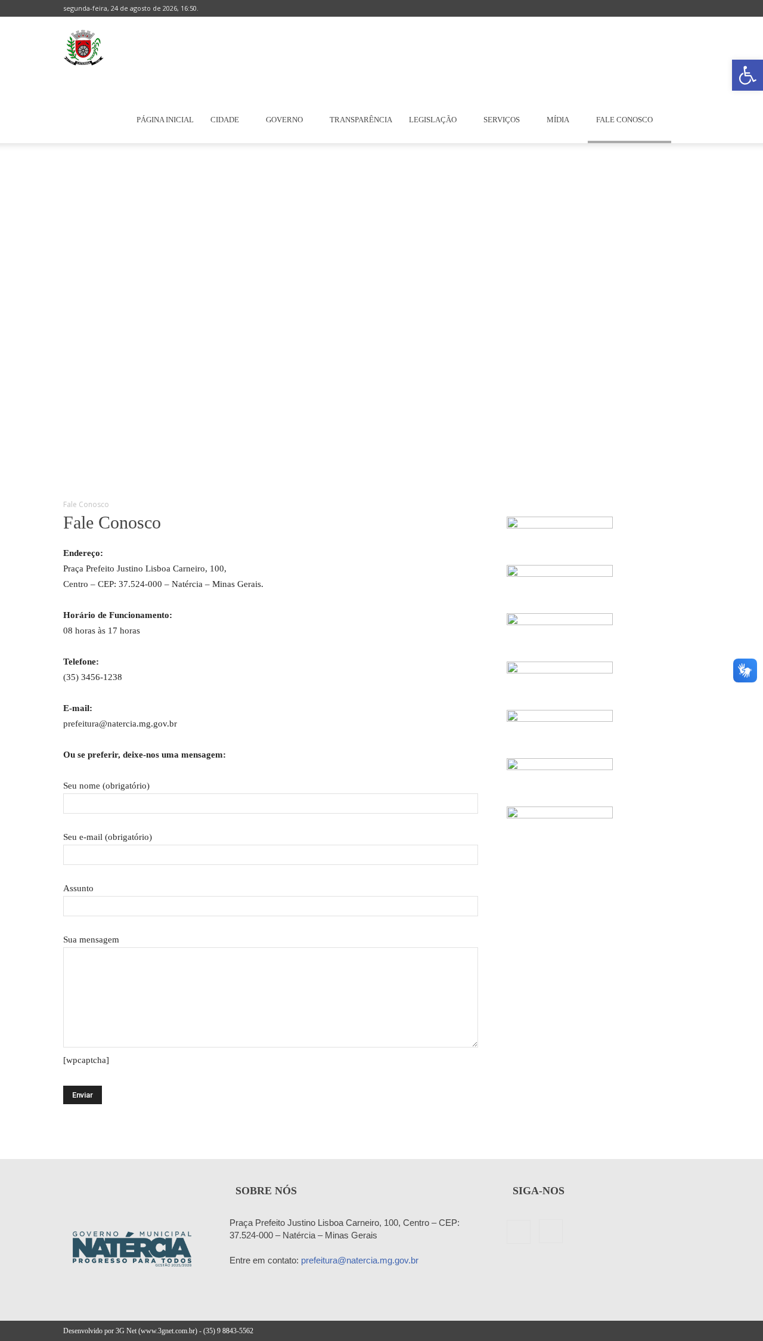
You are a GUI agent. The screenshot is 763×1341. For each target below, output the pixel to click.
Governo (284, 119)
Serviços (501, 119)
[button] (747, 75)
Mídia (558, 119)
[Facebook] (671, 8)
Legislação (433, 119)
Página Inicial (165, 119)
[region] (381, 314)
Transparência (361, 119)
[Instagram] (691, 8)
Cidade (224, 119)
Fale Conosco (624, 119)
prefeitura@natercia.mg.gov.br (359, 1260)
